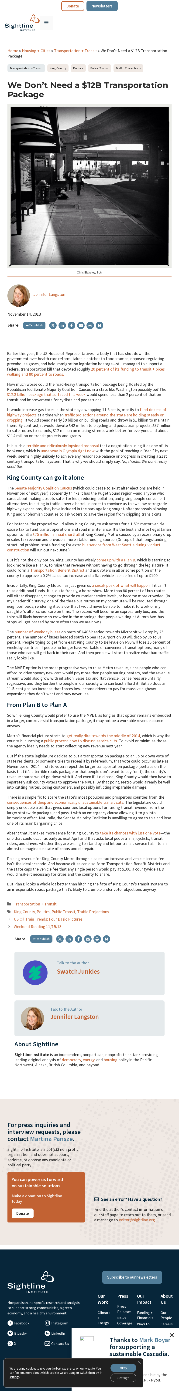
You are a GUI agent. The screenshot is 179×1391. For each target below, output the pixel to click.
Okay (123, 1368)
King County (58, 68)
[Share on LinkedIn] (62, 325)
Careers (167, 1324)
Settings (123, 1378)
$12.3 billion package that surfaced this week (46, 394)
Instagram (59, 1323)
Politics (78, 68)
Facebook (21, 1323)
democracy (71, 1059)
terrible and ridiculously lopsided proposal (62, 445)
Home (12, 50)
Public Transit (99, 68)
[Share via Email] (81, 325)
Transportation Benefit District (57, 570)
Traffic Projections (128, 68)
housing (110, 1059)
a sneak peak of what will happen (121, 585)
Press (122, 1296)
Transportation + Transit (75, 50)
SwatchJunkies (78, 971)
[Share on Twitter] (53, 325)
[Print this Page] (90, 325)
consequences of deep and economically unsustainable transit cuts (65, 802)
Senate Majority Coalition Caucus (43, 488)
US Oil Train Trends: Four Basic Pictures (48, 919)
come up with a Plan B (115, 560)
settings (14, 1377)
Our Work (103, 1299)
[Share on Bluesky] (99, 325)
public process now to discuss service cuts (80, 740)
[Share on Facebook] (71, 325)
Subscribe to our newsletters (132, 1277)
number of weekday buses (37, 632)
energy (88, 1059)
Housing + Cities (36, 50)
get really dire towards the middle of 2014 (103, 735)
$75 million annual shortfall (56, 534)
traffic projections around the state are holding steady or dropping (85, 417)
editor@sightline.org (137, 1219)
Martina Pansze (51, 1138)
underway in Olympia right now (68, 450)
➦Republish (34, 325)
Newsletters (102, 6)
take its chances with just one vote (130, 833)
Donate (72, 6)
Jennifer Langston (49, 294)
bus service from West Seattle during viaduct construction (83, 547)
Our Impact (144, 1299)
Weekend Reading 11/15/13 (38, 926)
